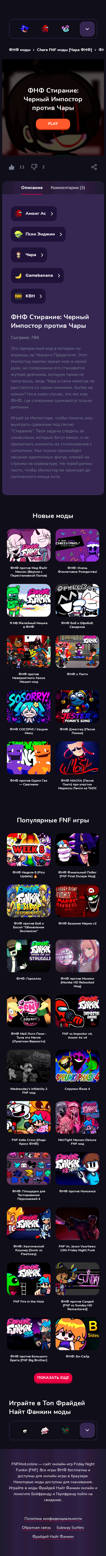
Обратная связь (36, 1527)
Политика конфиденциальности (53, 1518)
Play (53, 123)
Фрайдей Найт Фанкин (53, 1536)
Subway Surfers (70, 1527)
